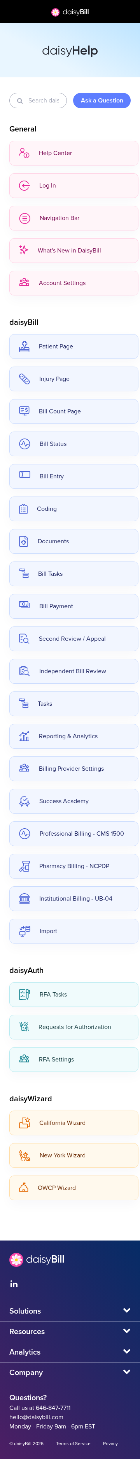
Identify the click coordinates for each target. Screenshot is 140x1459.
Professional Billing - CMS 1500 (82, 834)
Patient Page (56, 346)
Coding (47, 509)
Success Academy (64, 801)
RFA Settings (56, 1059)
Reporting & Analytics (68, 736)
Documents (53, 541)
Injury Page (54, 379)
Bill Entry (52, 476)
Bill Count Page (60, 411)
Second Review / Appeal (72, 639)
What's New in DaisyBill (69, 250)
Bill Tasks (50, 574)
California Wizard (62, 1123)
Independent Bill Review (72, 671)
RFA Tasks (53, 994)
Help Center (55, 153)
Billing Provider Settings (71, 769)
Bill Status (53, 444)
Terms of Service (73, 1443)
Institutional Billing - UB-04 (75, 899)
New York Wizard (63, 1155)
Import (48, 931)
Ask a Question (102, 100)
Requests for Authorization (74, 1027)
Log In (47, 185)
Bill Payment (56, 606)
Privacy (110, 1443)
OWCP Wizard (57, 1188)
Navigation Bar (59, 218)
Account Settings (62, 283)
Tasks (45, 704)
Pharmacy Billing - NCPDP (74, 866)
